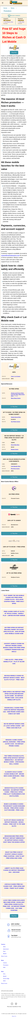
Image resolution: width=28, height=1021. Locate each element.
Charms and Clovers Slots (17, 393)
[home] (16, 4)
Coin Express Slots (6, 22)
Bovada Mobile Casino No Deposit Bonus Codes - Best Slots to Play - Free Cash (14, 677)
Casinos (3, 944)
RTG (4, 974)
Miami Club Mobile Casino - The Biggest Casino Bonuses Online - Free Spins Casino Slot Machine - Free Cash (14, 807)
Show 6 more (4, 983)
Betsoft (4, 953)
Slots (4, 967)
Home (5, 8)
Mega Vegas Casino (16, 398)
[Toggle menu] (2, 2)
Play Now (14, 52)
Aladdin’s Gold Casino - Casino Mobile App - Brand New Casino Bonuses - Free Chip (14, 775)
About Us (14, 1016)
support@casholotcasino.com (10, 255)
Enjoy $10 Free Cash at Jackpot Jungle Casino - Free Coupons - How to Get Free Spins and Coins (14, 855)
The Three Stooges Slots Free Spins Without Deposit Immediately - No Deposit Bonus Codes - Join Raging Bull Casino (14, 760)
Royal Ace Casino (15, 468)
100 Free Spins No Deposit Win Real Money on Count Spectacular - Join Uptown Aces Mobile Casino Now (14, 630)
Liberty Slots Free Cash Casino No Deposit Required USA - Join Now (14, 870)
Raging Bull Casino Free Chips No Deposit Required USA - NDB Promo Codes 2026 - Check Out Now (14, 710)
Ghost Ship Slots (15, 444)
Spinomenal (6, 949)
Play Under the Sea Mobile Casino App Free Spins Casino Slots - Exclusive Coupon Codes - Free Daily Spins (14, 599)
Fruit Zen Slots (14, 394)
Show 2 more (4, 956)
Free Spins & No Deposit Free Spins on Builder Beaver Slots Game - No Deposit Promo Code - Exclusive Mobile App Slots (14, 695)
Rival (4, 951)
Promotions (5, 965)
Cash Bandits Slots (15, 466)
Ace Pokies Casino (15, 421)
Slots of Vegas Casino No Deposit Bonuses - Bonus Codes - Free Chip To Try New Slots (14, 823)
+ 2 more (16, 395)
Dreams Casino (14, 449)
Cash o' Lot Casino (15, 376)
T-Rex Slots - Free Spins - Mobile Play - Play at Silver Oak (14, 661)
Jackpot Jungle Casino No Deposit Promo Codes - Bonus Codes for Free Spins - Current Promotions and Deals (14, 647)
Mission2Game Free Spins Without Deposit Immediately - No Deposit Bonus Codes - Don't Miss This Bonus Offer (14, 839)
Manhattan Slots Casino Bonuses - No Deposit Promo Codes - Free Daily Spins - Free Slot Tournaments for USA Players (14, 792)
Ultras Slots (19, 22)
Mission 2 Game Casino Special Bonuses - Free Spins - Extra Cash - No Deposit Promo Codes (14, 743)
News (12, 8)
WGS (4, 946)
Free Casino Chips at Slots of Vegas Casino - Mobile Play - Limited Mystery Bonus (14, 613)
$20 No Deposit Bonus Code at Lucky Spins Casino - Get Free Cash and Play (14, 726)
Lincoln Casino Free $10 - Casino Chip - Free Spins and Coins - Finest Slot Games (14, 886)
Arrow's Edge (6, 978)
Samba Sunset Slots (16, 417)
